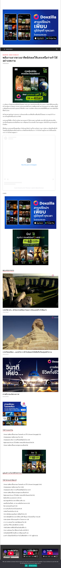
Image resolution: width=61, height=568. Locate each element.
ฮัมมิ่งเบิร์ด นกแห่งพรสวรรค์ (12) (12, 498)
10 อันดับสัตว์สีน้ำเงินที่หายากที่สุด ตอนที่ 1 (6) (15, 533)
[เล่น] (24, 556)
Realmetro (5, 54)
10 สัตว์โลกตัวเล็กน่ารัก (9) (10, 511)
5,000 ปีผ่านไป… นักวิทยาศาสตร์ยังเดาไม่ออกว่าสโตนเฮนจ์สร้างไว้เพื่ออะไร (25, 310)
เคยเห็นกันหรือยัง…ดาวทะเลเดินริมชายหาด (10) (16, 503)
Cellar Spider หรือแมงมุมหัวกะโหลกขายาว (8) (16, 519)
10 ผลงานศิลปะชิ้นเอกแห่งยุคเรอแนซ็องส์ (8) (15, 445)
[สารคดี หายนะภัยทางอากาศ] (30, 375)
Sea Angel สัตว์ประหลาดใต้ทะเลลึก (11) (14, 500)
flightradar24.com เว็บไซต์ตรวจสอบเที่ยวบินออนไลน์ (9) (18, 442)
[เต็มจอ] (37, 556)
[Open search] (57, 49)
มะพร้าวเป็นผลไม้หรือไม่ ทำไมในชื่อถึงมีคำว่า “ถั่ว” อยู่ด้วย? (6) (20, 535)
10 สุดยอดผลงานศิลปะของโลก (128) (13, 487)
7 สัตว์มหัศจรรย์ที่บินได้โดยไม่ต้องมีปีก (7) (14, 527)
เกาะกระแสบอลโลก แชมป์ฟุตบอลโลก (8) (14, 522)
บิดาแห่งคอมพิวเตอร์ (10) (10, 506)
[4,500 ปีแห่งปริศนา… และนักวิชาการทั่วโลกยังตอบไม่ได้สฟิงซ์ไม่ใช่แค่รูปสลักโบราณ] (30, 333)
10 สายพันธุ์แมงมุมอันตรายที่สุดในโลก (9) (15, 514)
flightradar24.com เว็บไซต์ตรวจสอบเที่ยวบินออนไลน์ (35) (19, 495)
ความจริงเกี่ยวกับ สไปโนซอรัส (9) (12, 508)
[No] (59, 564)
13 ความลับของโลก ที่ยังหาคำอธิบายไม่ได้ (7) (16, 530)
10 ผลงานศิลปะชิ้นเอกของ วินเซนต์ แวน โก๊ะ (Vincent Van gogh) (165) (22, 484)
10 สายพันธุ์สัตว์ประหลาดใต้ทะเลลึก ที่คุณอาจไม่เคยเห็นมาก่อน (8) (21, 516)
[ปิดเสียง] (35, 556)
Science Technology (14, 54)
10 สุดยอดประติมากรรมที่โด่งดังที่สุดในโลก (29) (16, 440)
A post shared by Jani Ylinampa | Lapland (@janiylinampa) (29, 188)
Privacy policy (32, 565)
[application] (30, 553)
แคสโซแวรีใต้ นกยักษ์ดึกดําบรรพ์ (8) (13, 525)
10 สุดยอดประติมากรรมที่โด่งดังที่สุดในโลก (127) (17, 490)
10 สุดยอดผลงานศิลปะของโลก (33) (13, 437)
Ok (26, 565)
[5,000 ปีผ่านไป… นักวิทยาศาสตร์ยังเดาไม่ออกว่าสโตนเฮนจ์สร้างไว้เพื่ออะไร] (30, 291)
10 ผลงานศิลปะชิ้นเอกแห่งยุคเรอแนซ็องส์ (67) (16, 492)
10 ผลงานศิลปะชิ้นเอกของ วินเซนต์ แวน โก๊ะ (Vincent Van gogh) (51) (22, 434)
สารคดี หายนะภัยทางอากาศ (11, 394)
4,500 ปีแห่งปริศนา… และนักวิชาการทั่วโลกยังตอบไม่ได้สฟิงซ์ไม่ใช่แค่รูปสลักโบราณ (27, 352)
